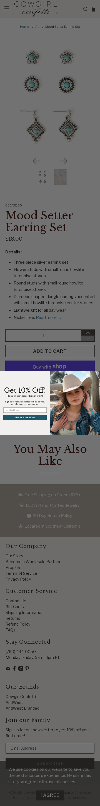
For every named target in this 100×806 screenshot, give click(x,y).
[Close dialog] (97, 373)
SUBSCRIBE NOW (25, 417)
